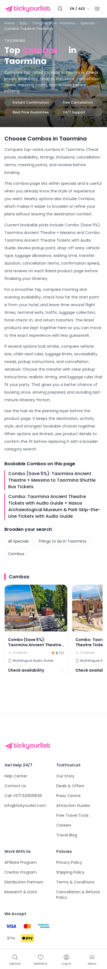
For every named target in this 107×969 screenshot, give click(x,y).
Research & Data (20, 892)
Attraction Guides (73, 805)
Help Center (15, 776)
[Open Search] (60, 8)
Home (9, 23)
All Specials (18, 541)
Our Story (65, 776)
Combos (16, 554)
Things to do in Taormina (53, 23)
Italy (23, 23)
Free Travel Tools (72, 815)
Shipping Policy (70, 872)
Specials (87, 23)
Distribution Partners (23, 882)
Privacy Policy (69, 862)
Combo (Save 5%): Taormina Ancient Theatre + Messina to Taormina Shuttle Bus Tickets (51, 480)
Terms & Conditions (75, 882)
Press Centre (68, 795)
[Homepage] (28, 9)
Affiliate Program (20, 862)
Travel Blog (66, 835)
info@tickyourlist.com (25, 805)
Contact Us (15, 786)
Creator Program (20, 872)
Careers (63, 825)
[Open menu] (97, 8)
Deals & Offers (70, 786)
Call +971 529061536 (23, 795)
